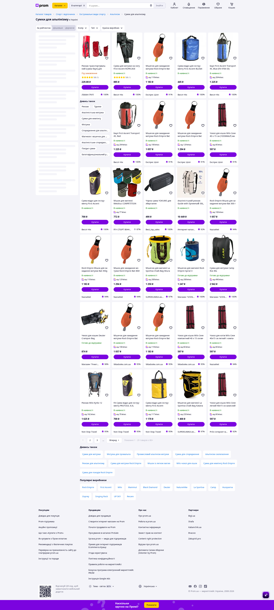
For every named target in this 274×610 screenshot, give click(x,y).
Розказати (151, 605)
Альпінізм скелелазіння (217, 454)
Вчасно (192, 533)
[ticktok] (205, 586)
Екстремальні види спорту (92, 14)
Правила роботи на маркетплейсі (105, 564)
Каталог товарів (43, 14)
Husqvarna (227, 487)
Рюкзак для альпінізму (93, 463)
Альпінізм (115, 14)
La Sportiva (199, 487)
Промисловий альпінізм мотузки (153, 454)
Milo (120, 487)
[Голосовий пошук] (151, 5)
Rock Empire (88, 487)
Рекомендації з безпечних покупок (56, 544)
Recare (130, 496)
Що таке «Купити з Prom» (51, 533)
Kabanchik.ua (194, 527)
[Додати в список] (106, 58)
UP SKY (117, 496)
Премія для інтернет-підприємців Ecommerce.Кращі (105, 546)
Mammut (132, 487)
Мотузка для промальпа (119, 454)
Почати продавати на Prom (101, 527)
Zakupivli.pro (194, 538)
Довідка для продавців (99, 515)
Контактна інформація (149, 527)
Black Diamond (150, 487)
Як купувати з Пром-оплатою (53, 538)
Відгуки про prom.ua (148, 544)
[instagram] (200, 586)
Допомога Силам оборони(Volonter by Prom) (151, 551)
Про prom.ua (144, 515)
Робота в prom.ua (147, 521)
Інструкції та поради (49, 558)
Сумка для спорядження (187, 454)
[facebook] (195, 586)
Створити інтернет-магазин (102, 521)
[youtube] (190, 586)
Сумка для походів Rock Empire (97, 472)
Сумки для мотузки (91, 454)
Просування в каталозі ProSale (103, 533)
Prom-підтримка (46, 521)
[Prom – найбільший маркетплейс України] (42, 5)
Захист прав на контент (150, 533)
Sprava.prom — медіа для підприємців (107, 538)
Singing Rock (101, 496)
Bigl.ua (191, 515)
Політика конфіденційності (101, 558)
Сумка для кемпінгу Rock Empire (219, 463)
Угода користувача (97, 553)
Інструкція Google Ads (99, 578)
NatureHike (182, 487)
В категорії (76, 5)
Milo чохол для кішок (187, 463)
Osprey (85, 496)
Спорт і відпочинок (65, 14)
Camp (213, 487)
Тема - (99, 586)
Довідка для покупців (49, 515)
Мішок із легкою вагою (159, 463)
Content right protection (150, 538)
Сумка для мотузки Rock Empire (126, 463)
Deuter (167, 487)
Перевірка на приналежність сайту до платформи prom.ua (57, 551)
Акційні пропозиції (48, 527)
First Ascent (105, 487)
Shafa (191, 521)
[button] (95, 87)
